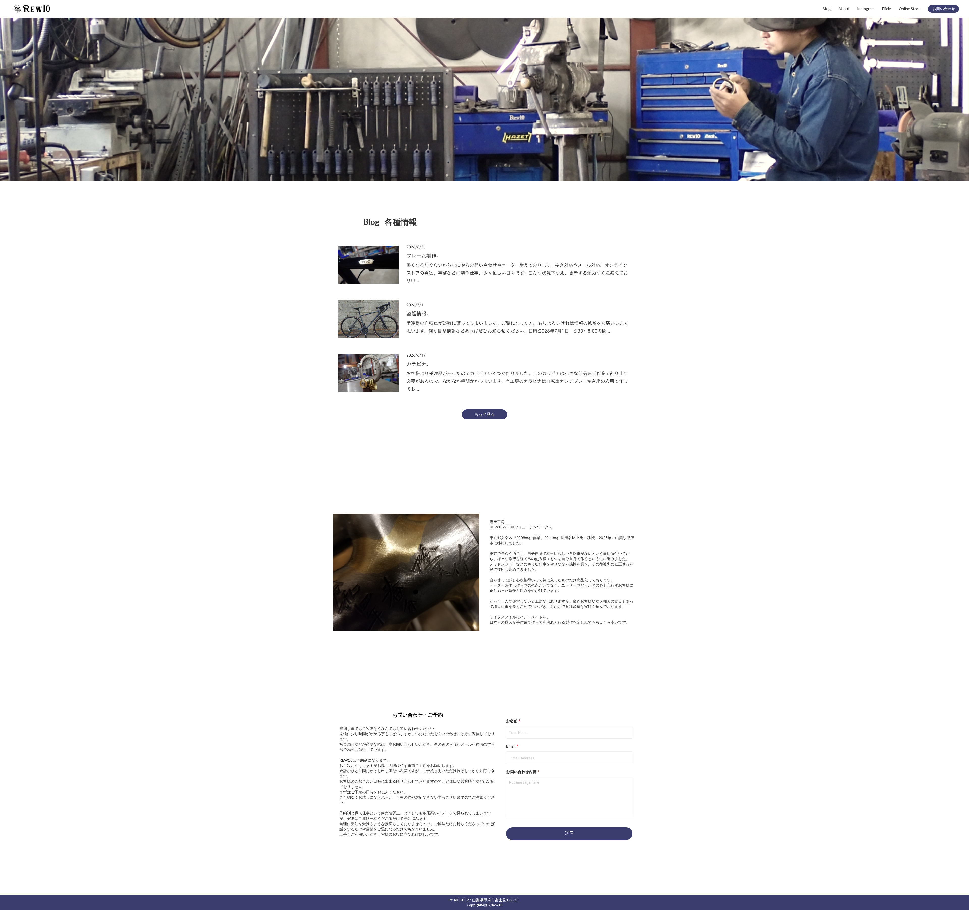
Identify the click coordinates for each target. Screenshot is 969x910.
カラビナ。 (418, 363)
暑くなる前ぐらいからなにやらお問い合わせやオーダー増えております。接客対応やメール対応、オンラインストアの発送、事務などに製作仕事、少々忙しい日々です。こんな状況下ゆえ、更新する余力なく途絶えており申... (517, 273)
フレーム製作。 (423, 255)
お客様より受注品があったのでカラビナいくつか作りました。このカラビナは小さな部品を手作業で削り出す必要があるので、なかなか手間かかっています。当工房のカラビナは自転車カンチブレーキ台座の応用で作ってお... (517, 381)
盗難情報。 (419, 313)
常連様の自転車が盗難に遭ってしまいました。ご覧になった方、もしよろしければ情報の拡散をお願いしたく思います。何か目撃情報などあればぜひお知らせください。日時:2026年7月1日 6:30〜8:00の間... (517, 327)
